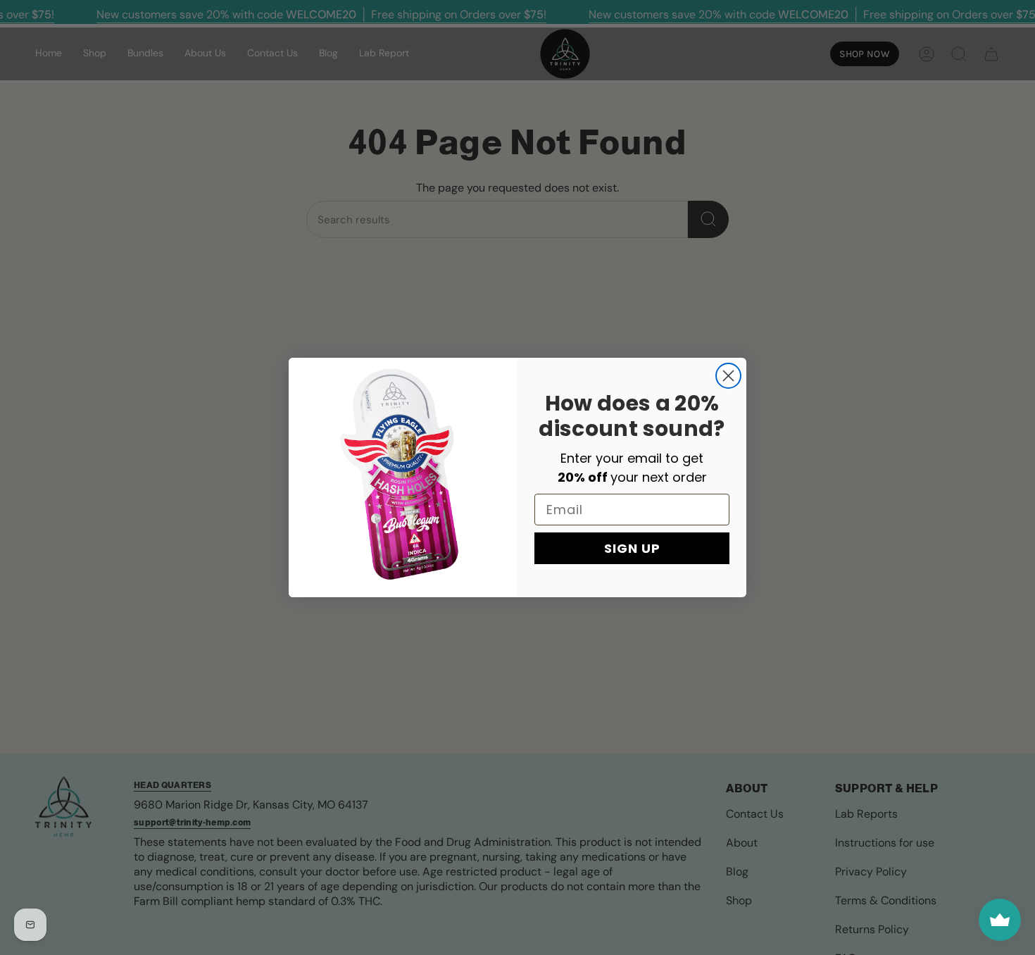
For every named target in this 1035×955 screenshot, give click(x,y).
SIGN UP (632, 548)
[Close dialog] (728, 375)
